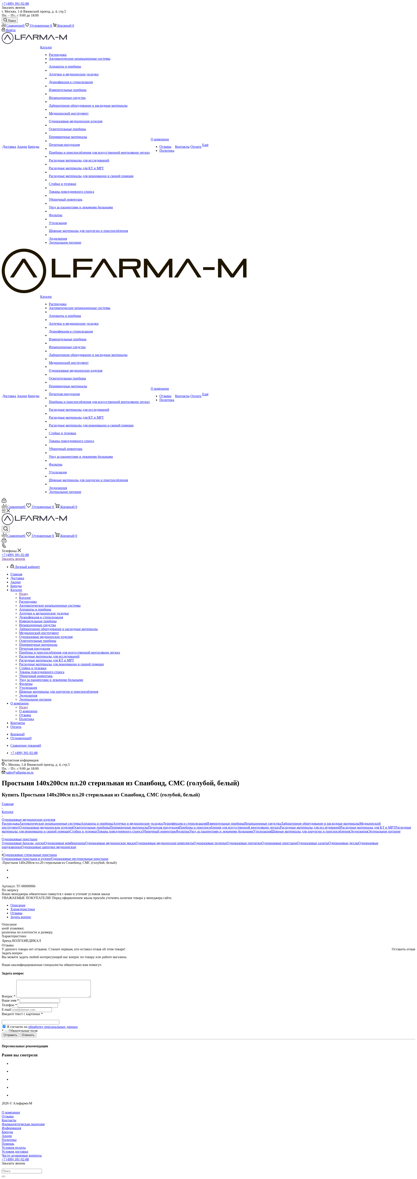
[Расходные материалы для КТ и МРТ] (99, 164)
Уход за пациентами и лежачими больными (221, 831)
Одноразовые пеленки (210, 843)
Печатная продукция (163, 827)
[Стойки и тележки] (99, 180)
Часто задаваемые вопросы (22, 1155)
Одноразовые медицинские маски (110, 843)
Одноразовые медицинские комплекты (165, 843)
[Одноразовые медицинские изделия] (99, 117)
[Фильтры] (99, 211)
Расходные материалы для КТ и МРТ (367, 827)
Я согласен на (42, 1027)
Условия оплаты (14, 1147)
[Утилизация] (99, 219)
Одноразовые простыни (279, 843)
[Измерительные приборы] (99, 86)
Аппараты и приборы (97, 823)
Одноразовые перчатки (244, 843)
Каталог (25, 597)
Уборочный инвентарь (159, 831)
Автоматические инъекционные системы (50, 823)
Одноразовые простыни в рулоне (26, 859)
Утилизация (262, 831)
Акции (7, 1136)
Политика (9, 1140)
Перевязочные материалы (129, 827)
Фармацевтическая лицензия (23, 1124)
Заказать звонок (13, 559)
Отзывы (8, 1116)
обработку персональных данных (53, 1027)
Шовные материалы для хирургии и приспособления (310, 831)
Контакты (9, 1120)
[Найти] (3, 1176)
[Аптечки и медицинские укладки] (99, 70)
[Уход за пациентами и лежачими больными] (99, 203)
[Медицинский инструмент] (99, 110)
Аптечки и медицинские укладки (138, 823)
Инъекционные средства (262, 823)
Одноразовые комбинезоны (64, 843)
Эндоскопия (359, 831)
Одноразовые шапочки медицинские (48, 847)
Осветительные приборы (91, 827)
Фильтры (182, 831)
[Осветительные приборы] (99, 125)
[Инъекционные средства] (99, 94)
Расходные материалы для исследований (310, 827)
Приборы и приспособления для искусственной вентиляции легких (229, 827)
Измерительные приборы (225, 823)
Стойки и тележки (83, 831)
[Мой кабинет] (4, 501)
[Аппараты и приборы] (99, 63)
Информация (11, 1128)
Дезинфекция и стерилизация (185, 823)
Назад (23, 594)
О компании (28, 711)
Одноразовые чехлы (343, 843)
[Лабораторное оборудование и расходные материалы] (99, 102)
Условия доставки (15, 1151)
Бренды (7, 1132)
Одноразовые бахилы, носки (23, 843)
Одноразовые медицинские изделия (46, 827)
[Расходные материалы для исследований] (99, 156)
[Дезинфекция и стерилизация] (99, 78)
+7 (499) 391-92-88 (15, 3)
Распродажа (10, 823)
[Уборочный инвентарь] (99, 196)
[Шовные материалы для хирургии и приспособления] (99, 227)
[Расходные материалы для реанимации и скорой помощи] (99, 172)
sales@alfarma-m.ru (19, 772)
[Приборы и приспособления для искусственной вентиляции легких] (99, 149)
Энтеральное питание (384, 831)
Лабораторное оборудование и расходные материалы (320, 823)
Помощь (8, 1144)
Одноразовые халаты (312, 843)
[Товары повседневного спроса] (99, 188)
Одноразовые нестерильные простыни (79, 859)
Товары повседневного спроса (119, 831)
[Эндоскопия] (99, 235)
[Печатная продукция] (99, 141)
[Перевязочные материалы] (99, 133)
